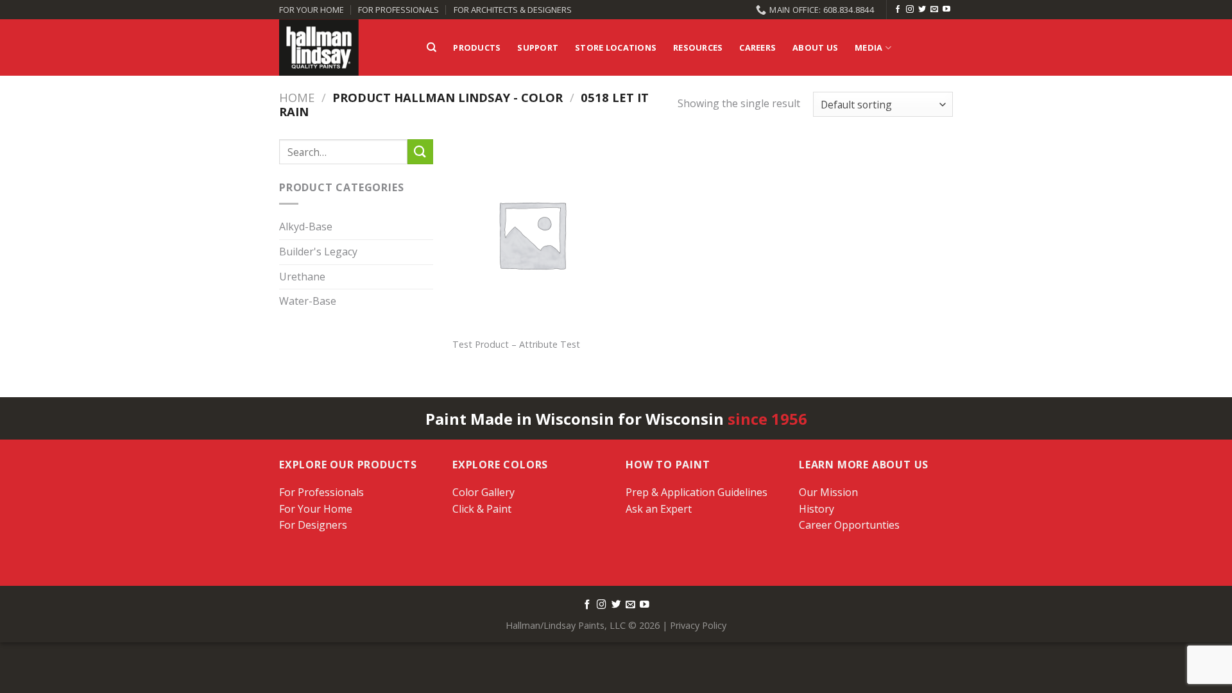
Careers (757, 47)
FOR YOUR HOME (311, 9)
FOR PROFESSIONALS (398, 9)
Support (537, 47)
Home (296, 97)
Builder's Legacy (318, 251)
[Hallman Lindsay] (343, 47)
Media (868, 47)
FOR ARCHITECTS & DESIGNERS (513, 9)
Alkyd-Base (305, 227)
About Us (815, 47)
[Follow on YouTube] (946, 9)
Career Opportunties (849, 525)
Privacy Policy (698, 625)
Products (477, 47)
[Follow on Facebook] (898, 9)
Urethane (302, 277)
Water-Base (307, 302)
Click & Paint (481, 509)
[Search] (431, 47)
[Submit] (420, 151)
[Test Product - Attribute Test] (531, 234)
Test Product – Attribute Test (516, 344)
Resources (698, 47)
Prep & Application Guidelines (696, 492)
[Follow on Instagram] (910, 9)
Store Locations (615, 47)
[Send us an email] (934, 9)
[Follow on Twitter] (922, 9)
